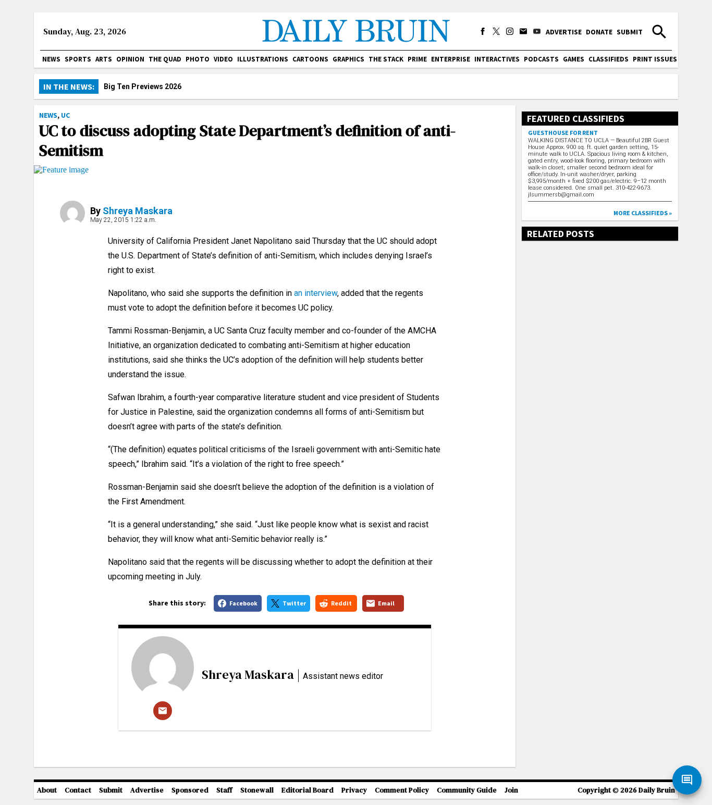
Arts (103, 59)
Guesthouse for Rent (563, 133)
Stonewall (257, 790)
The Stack (386, 59)
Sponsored (189, 790)
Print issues (655, 59)
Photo (198, 59)
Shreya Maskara (138, 210)
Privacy (354, 790)
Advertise (564, 31)
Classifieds (608, 59)
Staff (224, 790)
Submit (630, 31)
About (47, 790)
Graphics (348, 59)
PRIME (417, 59)
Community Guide (467, 790)
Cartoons (310, 59)
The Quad (165, 59)
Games (573, 59)
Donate (599, 31)
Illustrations (262, 59)
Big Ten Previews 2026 (142, 86)
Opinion (130, 59)
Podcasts (541, 59)
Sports (78, 59)
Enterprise (450, 59)
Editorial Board (307, 790)
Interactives (497, 59)
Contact (78, 790)
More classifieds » (642, 213)
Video (223, 59)
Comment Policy (402, 790)
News (51, 59)
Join (511, 790)
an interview (315, 293)
